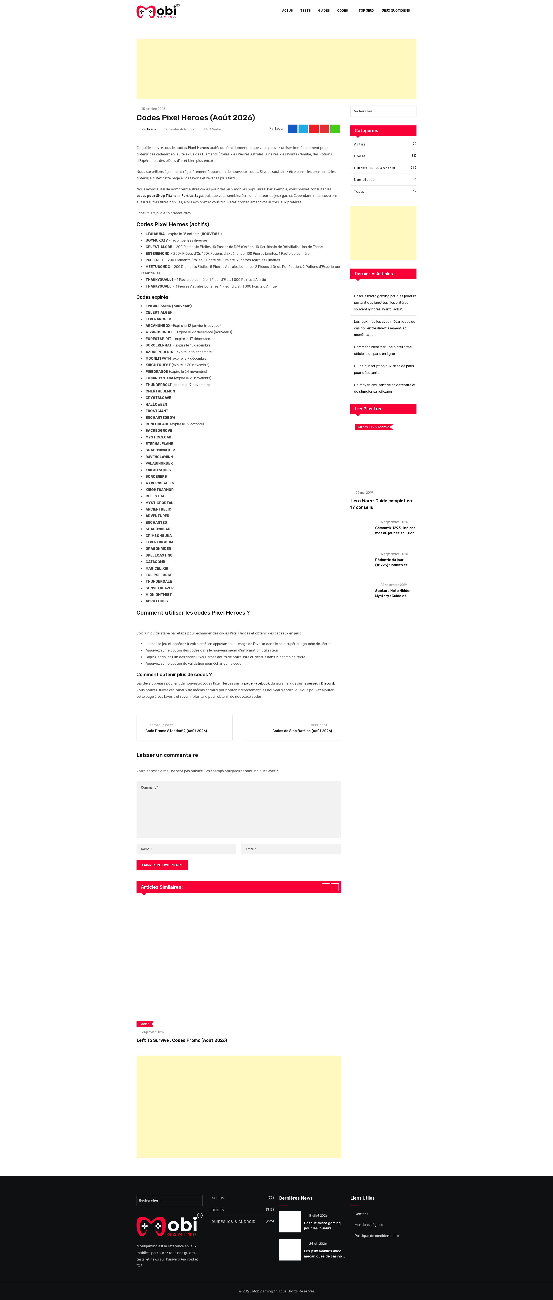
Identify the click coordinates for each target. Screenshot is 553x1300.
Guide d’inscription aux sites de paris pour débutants (384, 369)
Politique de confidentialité (377, 1236)
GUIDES (324, 11)
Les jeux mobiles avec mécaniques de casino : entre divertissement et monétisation (384, 328)
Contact (361, 1214)
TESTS (305, 11)
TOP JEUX (366, 11)
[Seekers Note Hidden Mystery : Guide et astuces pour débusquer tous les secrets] (361, 590)
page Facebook (257, 683)
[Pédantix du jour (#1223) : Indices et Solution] (361, 560)
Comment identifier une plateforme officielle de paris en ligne (383, 350)
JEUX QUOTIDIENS (396, 11)
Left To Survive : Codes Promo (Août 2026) (182, 1040)
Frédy (151, 129)
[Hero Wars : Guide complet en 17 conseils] (383, 452)
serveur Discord (320, 683)
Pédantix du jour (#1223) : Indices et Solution (391, 565)
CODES (342, 11)
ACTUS (287, 11)
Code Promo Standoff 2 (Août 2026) (176, 731)
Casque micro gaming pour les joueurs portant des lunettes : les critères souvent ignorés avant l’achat (385, 302)
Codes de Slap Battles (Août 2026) (302, 731)
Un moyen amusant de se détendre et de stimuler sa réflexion (385, 388)
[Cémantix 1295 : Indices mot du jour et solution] (361, 528)
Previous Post (161, 725)
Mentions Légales (369, 1225)
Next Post (319, 725)
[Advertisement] (266, 69)
